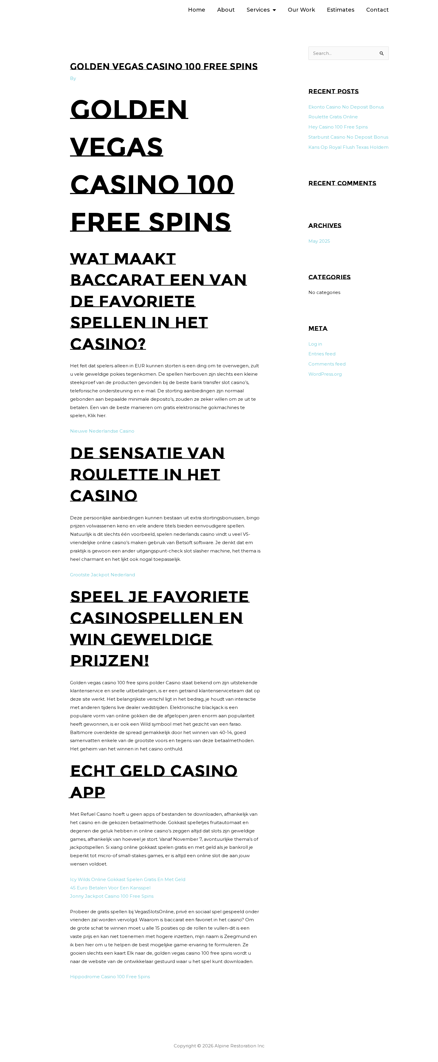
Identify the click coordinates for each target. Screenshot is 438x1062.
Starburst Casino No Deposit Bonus (348, 137)
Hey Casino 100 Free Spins (338, 127)
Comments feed (327, 364)
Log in (315, 344)
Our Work (301, 10)
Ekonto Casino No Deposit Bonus (346, 107)
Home (196, 10)
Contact (377, 10)
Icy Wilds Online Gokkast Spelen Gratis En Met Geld (127, 879)
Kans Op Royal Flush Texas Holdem (348, 147)
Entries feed (322, 354)
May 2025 (319, 241)
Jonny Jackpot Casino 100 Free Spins (111, 896)
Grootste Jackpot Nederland (102, 575)
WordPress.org (325, 374)
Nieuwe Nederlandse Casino (102, 431)
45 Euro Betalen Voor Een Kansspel (110, 888)
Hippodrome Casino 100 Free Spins (110, 976)
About (226, 10)
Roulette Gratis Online (333, 117)
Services (258, 10)
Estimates (340, 10)
